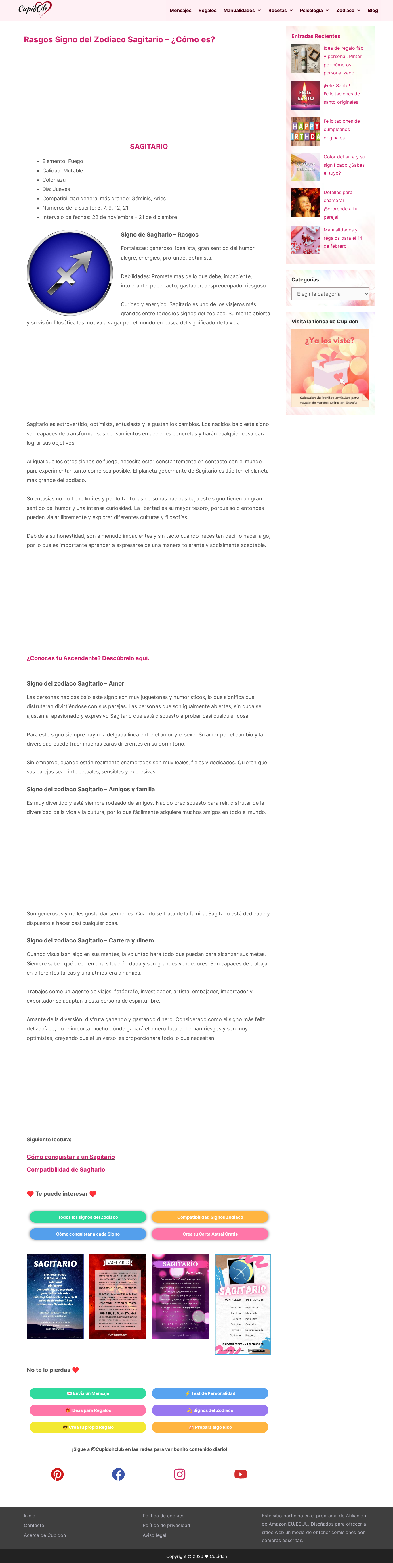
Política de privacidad (166, 1525)
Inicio (29, 1515)
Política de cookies (163, 1515)
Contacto (34, 1525)
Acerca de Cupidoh (45, 1535)
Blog (373, 10)
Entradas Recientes (315, 36)
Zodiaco (345, 10)
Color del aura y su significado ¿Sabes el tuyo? (344, 165)
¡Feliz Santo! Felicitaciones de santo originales (342, 93)
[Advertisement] (149, 97)
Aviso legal (154, 1535)
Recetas (277, 10)
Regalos (208, 10)
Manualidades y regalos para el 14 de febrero (343, 238)
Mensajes (181, 10)
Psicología (311, 10)
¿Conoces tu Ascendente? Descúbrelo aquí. (88, 658)
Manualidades (239, 10)
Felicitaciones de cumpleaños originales (342, 129)
